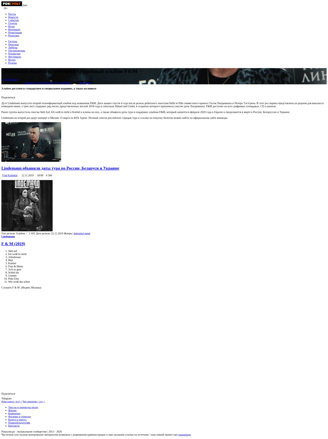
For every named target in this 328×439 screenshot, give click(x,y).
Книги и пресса (17, 419)
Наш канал (11, 401)
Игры (11, 26)
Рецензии (13, 35)
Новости (13, 17)
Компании (14, 413)
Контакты (14, 425)
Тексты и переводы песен (23, 407)
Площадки (14, 53)
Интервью (14, 29)
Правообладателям (19, 422)
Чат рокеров (34, 401)
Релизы (12, 62)
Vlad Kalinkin (9, 79)
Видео (12, 59)
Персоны (13, 44)
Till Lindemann (62, 82)
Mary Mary (85, 82)
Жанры (12, 410)
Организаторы (16, 50)
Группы (12, 41)
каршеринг (184, 434)
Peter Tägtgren (45, 82)
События (13, 20)
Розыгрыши (15, 32)
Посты (12, 14)
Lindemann (29, 82)
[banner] (12, 5)
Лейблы (12, 47)
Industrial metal (82, 233)
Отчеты (12, 23)
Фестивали (14, 56)
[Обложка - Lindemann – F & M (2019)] (27, 230)
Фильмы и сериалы (19, 416)
